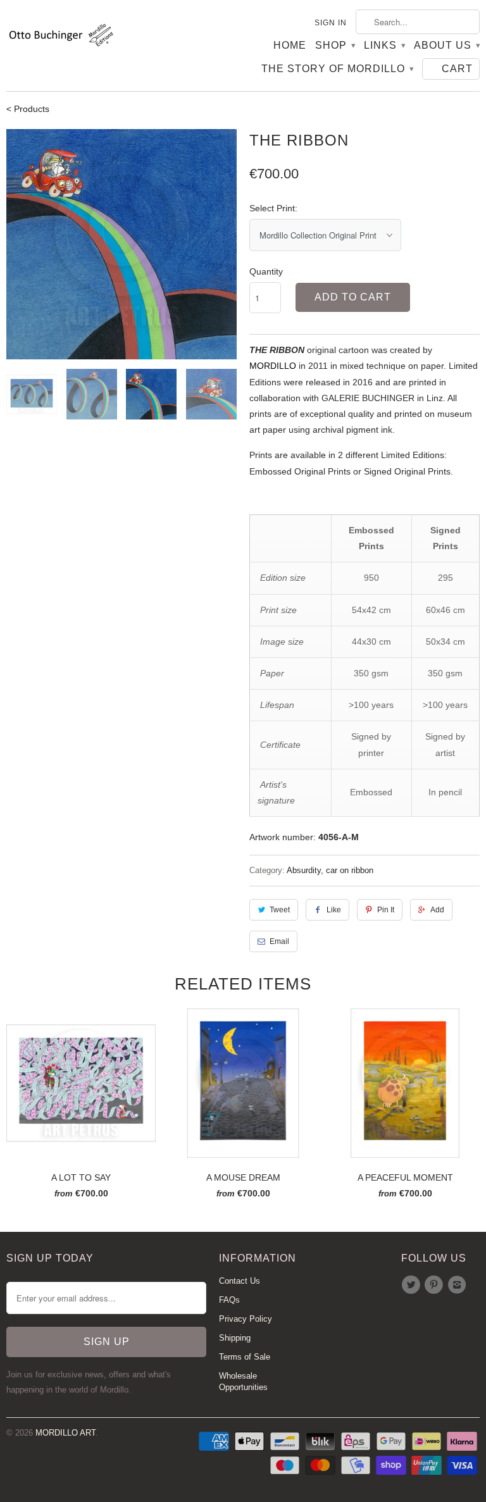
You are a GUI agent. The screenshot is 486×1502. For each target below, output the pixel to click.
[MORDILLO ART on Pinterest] (435, 1284)
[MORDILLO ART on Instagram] (458, 1284)
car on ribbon (349, 870)
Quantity (266, 271)
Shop (335, 45)
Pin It (385, 909)
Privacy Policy (245, 1319)
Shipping (235, 1338)
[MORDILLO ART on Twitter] (412, 1284)
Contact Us (239, 1281)
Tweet (280, 909)
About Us (447, 45)
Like (334, 909)
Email (279, 941)
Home (289, 45)
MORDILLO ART (65, 1432)
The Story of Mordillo (337, 68)
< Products (27, 109)
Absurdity (304, 870)
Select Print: (273, 208)
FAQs (229, 1300)
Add (437, 909)
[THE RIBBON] (121, 244)
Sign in (331, 22)
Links (384, 45)
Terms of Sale (244, 1357)
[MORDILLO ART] (60, 37)
